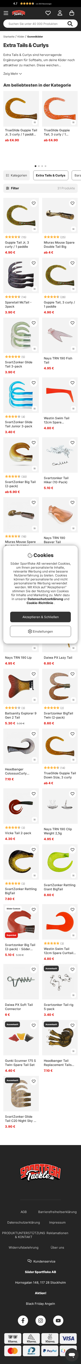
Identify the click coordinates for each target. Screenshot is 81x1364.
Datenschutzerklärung (46, 599)
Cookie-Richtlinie (40, 603)
